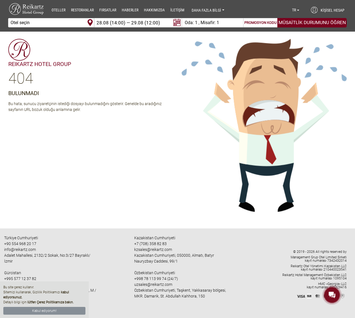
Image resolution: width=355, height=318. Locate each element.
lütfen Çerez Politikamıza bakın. (50, 302)
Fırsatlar (107, 10)
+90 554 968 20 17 (20, 243)
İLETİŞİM (177, 10)
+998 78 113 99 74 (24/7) (156, 278)
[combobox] (51, 22)
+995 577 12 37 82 (20, 278)
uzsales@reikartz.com (153, 284)
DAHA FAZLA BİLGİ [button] (206, 10)
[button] (296, 10)
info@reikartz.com (20, 249)
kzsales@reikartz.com (153, 249)
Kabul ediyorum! (44, 311)
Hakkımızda (154, 10)
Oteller (58, 10)
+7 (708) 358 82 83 (150, 243)
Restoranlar (82, 10)
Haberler (130, 10)
